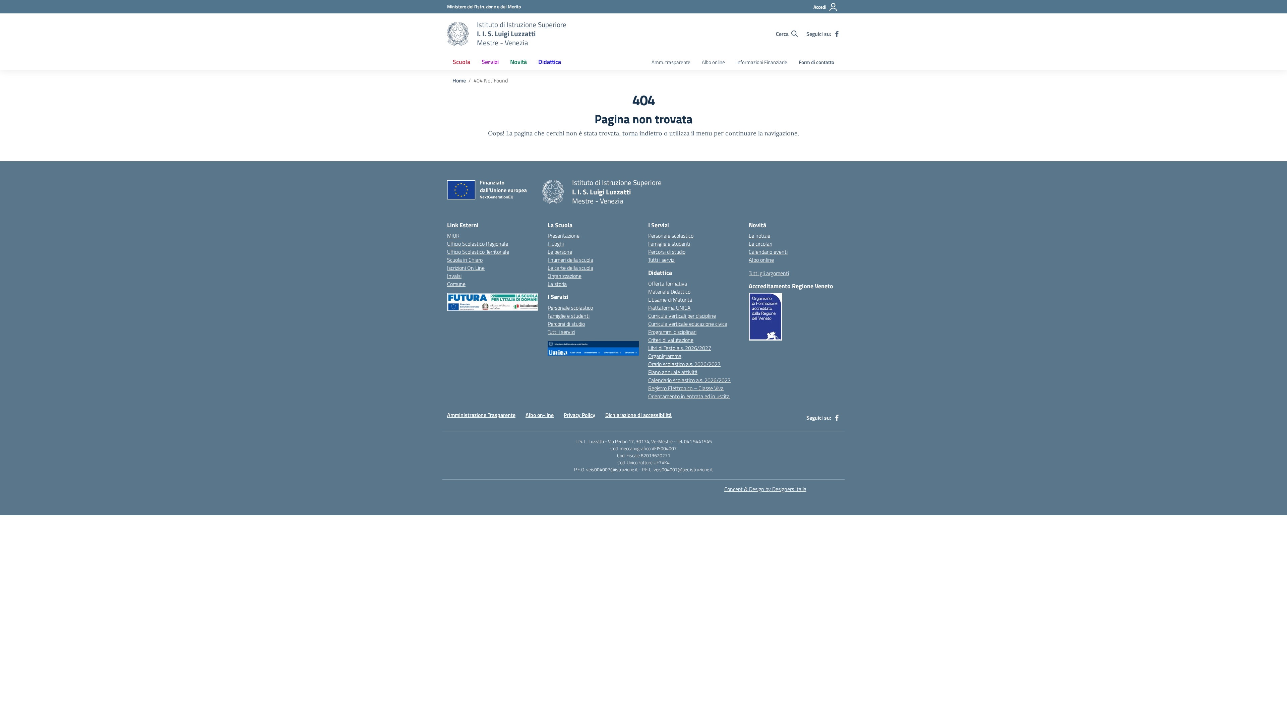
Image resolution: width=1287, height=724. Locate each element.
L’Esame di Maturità (670, 300)
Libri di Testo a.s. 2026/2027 (679, 348)
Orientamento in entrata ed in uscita (689, 396)
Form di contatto (816, 62)
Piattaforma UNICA (669, 308)
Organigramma (664, 356)
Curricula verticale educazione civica (687, 324)
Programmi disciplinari (672, 332)
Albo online (713, 62)
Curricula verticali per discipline (682, 316)
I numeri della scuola (570, 260)
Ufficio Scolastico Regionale (477, 244)
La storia (557, 284)
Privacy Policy (579, 415)
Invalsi (454, 276)
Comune (456, 284)
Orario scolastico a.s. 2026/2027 (684, 364)
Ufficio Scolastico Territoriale (478, 252)
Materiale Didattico (669, 292)
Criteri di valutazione (670, 340)
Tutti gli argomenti (769, 273)
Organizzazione (564, 276)
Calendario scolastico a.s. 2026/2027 (689, 380)
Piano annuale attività (672, 372)
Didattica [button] (549, 61)
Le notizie (759, 236)
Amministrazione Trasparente (481, 415)
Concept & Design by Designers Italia (765, 489)
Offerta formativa (667, 284)
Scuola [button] (461, 61)
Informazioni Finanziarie (761, 62)
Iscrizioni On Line (466, 268)
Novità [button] (518, 61)
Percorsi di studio (566, 324)
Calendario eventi (768, 252)
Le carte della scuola (570, 268)
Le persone (560, 252)
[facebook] (837, 34)
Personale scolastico (570, 308)
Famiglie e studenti (569, 316)
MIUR (453, 236)
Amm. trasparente (671, 62)
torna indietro (642, 133)
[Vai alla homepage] (458, 34)
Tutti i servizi (561, 332)
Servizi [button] (490, 61)
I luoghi (556, 244)
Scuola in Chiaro (465, 260)
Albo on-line (540, 415)
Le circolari (760, 244)
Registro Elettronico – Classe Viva (686, 388)
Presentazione (563, 236)
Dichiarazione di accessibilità (638, 415)
